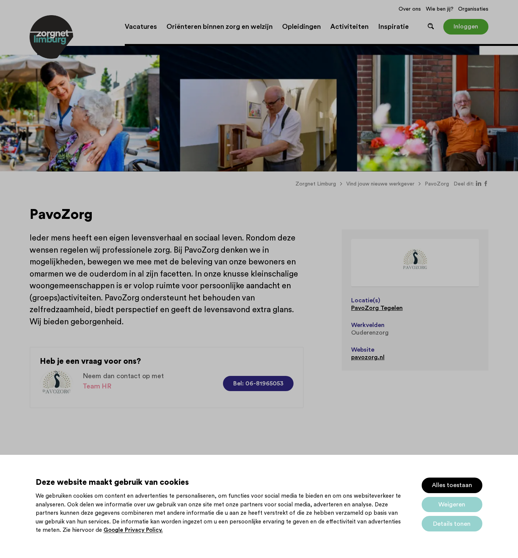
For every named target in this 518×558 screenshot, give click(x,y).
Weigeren (451, 504)
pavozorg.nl (368, 357)
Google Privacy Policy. (133, 530)
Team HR (97, 386)
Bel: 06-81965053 (258, 383)
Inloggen (466, 27)
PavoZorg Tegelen (377, 308)
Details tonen (452, 524)
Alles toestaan (452, 485)
